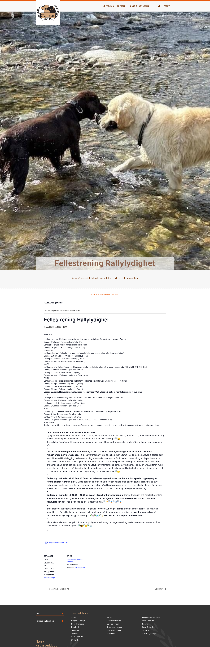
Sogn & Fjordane (148, 627)
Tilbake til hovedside (138, 6)
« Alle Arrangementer (53, 302)
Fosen (109, 617)
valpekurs (159, 588)
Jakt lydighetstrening (60, 588)
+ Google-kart (80, 567)
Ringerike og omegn (114, 627)
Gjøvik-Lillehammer (114, 621)
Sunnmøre (75, 630)
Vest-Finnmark (77, 637)
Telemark (74, 633)
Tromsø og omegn (114, 630)
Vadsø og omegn (149, 633)
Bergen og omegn (78, 621)
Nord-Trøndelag (77, 624)
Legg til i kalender (56, 542)
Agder (73, 617)
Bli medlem (108, 6)
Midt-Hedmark (148, 621)
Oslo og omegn (113, 624)
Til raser (121, 6)
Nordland (75, 627)
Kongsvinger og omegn (151, 617)
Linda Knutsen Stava (115, 435)
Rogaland (145, 624)
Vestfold (145, 630)
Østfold (74, 640)
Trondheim (111, 633)
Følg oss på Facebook (45, 621)
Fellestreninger (49, 577)
